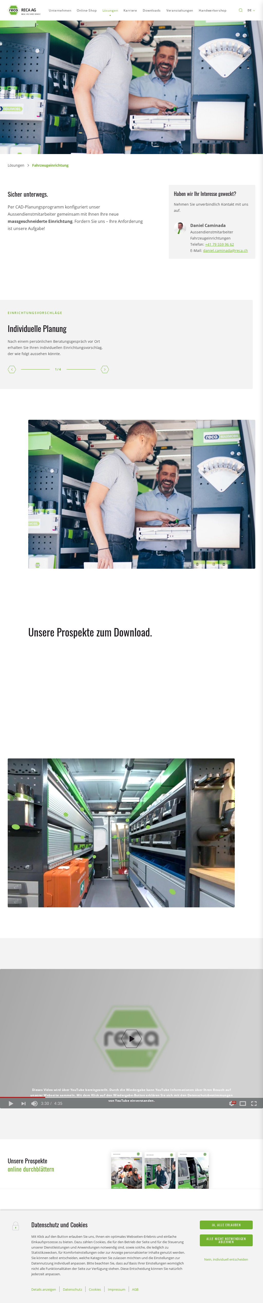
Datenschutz (72, 1289)
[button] (12, 369)
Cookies (95, 1289)
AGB (135, 1289)
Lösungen (16, 165)
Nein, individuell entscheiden (226, 1259)
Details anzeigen (43, 1289)
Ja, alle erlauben (226, 1225)
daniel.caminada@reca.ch (225, 250)
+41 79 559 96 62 (219, 244)
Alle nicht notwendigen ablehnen (226, 1240)
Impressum (116, 1289)
